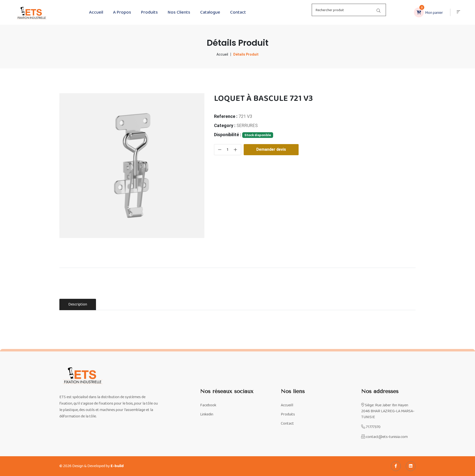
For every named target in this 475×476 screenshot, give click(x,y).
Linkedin (206, 414)
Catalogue (210, 12)
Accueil (96, 12)
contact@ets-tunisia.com (386, 437)
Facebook (208, 405)
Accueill (287, 405)
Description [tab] (77, 304)
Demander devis (271, 149)
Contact (238, 12)
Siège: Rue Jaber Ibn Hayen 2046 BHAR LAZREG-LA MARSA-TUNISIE (387, 411)
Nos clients (179, 12)
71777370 (372, 427)
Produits (149, 12)
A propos (122, 12)
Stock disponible (257, 135)
